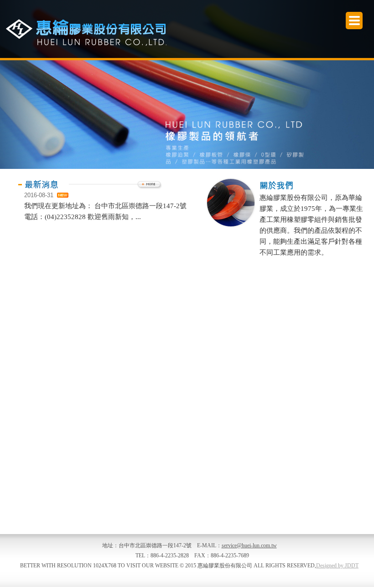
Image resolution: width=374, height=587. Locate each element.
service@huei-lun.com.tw (249, 545)
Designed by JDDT (337, 565)
